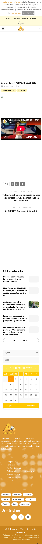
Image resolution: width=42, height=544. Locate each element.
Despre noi (16, 19)
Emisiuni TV (31, 499)
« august (8, 406)
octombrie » (32, 406)
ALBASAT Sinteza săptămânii (21, 211)
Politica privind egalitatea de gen (20, 471)
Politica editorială (14, 474)
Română (8, 19)
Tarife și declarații (14, 468)
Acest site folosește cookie (11, 2)
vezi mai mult (16, 13)
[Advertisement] (21, 57)
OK (24, 13)
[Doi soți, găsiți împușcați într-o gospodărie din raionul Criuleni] (34, 279)
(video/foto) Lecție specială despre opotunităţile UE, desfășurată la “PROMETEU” (21, 197)
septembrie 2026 (21, 368)
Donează (33, 19)
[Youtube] (28, 517)
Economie (28, 494)
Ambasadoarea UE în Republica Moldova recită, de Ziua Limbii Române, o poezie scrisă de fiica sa (14, 305)
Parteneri (11, 465)
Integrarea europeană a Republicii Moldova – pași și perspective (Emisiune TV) (15, 318)
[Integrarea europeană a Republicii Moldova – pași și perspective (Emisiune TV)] (34, 318)
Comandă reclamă (14, 477)
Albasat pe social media (22, 21)
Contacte (25, 19)
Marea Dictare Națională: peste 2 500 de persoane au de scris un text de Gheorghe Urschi (14, 331)
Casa (14, 504)
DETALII (30, 13)
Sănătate (6, 499)
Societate (21, 90)
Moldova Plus (17, 499)
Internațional (25, 504)
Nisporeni (6, 494)
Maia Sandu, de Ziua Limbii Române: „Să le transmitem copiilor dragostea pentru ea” (15, 292)
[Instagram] (21, 517)
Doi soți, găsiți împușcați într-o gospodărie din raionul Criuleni (13, 279)
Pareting (5, 504)
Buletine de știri (8, 90)
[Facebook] (14, 517)
